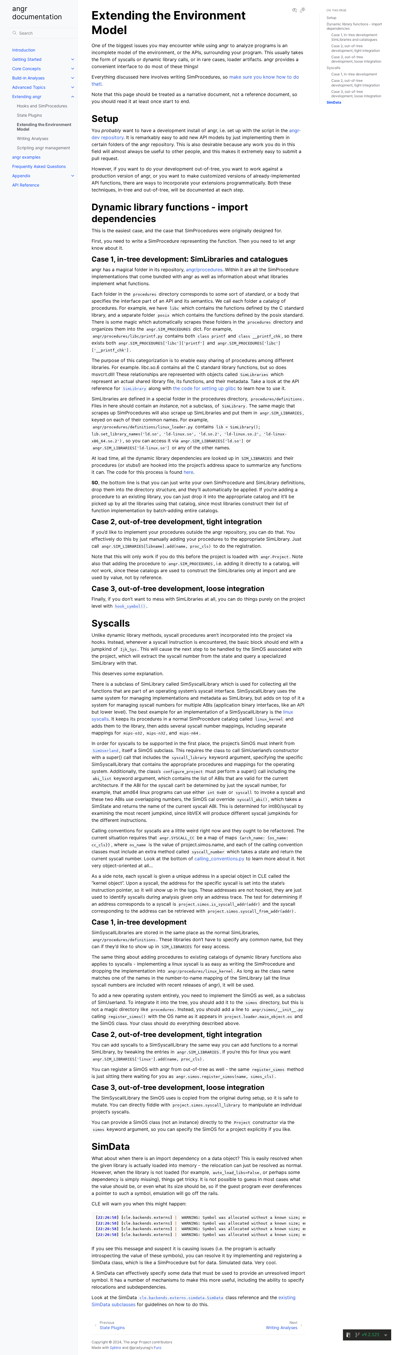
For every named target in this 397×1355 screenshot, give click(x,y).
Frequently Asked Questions (39, 166)
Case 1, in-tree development (354, 74)
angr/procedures (204, 269)
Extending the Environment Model (44, 127)
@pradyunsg (139, 1347)
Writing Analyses (32, 138)
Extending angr (26, 96)
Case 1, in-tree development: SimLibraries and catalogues (354, 37)
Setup (331, 17)
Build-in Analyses (28, 77)
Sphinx (115, 1347)
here (188, 472)
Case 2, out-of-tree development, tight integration (355, 48)
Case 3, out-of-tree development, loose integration (356, 59)
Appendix (21, 175)
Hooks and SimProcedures (42, 105)
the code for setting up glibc (204, 388)
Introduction (23, 49)
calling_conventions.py (219, 858)
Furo (157, 1347)
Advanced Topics (28, 87)
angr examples (26, 157)
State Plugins (29, 115)
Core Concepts (26, 68)
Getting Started (27, 59)
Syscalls (333, 67)
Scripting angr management (43, 147)
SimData (334, 102)
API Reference (25, 184)
